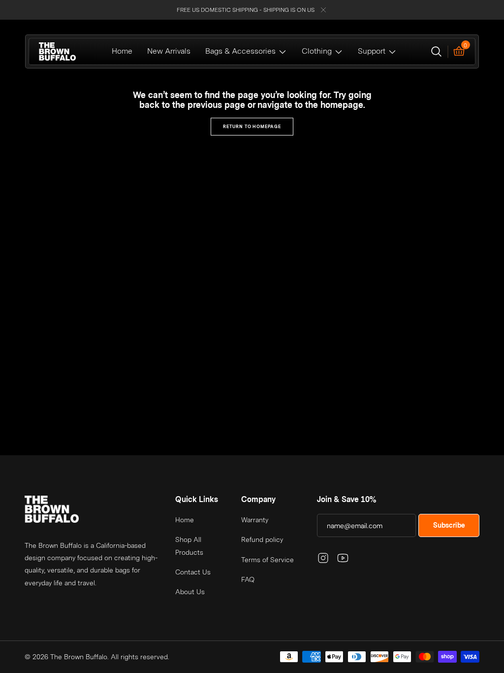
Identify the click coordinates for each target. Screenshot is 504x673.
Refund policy (262, 539)
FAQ (247, 579)
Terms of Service (267, 560)
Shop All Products (189, 546)
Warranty (254, 520)
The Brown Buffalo (78, 657)
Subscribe (449, 525)
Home (184, 520)
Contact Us (193, 572)
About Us (190, 592)
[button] (436, 51)
